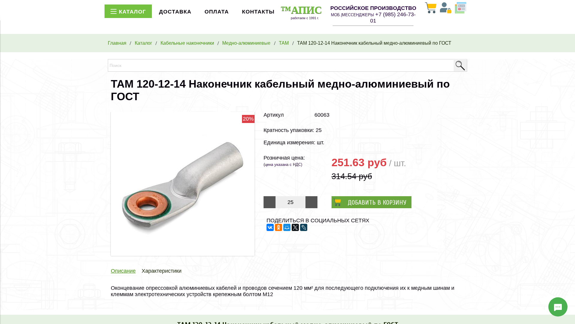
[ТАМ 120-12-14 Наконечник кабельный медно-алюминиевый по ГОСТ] (183, 254)
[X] (295, 227)
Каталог (143, 43)
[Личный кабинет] (445, 8)
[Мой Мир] (286, 227)
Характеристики (161, 271)
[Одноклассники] (278, 227)
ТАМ (284, 43)
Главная (117, 43)
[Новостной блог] (460, 8)
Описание (123, 271)
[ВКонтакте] (270, 227)
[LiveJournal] (303, 227)
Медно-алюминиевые (246, 43)
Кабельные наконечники (187, 43)
